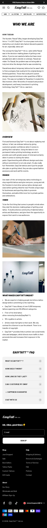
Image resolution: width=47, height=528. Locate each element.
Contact (29, 475)
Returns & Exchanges (34, 459)
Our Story (5, 487)
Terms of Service (32, 463)
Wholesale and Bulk (9, 491)
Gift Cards (6, 475)
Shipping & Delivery (33, 454)
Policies (29, 471)
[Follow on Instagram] (10, 503)
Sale (4, 459)
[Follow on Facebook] (4, 503)
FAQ (27, 467)
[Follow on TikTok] (16, 503)
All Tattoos (15, 14)
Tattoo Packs (7, 467)
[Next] (44, 2)
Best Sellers (28, 14)
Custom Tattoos (8, 471)
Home (5, 14)
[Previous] (2, 2)
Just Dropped (7, 454)
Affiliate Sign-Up (8, 495)
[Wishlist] (39, 8)
